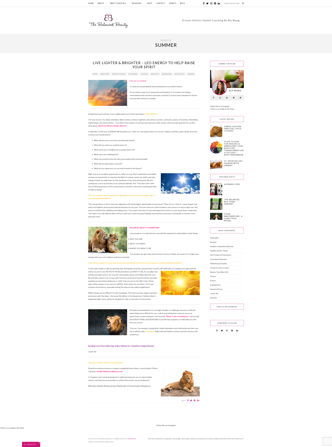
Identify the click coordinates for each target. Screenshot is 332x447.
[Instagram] (220, 97)
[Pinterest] (233, 97)
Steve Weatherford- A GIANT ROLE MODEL (233, 217)
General (213, 298)
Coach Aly (214, 293)
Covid (95, 74)
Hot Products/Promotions (220, 255)
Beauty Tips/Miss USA (219, 272)
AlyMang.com (232, 184)
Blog (182, 3)
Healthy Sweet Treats (219, 251)
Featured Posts (216, 289)
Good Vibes (104, 74)
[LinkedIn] (227, 97)
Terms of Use (132, 439)
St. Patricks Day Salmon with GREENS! (233, 163)
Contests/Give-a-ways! (219, 268)
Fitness (213, 276)
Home (91, 3)
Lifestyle (144, 74)
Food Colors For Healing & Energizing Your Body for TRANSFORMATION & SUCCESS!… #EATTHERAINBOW (234, 148)
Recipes (213, 242)
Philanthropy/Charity (218, 263)
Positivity (155, 74)
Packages (136, 3)
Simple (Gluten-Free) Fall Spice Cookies (233, 128)
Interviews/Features (218, 259)
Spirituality (180, 74)
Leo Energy (133, 74)
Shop (149, 3)
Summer (191, 74)
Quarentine (167, 74)
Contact (160, 3)
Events (172, 3)
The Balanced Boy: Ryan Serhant (232, 201)
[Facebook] (213, 97)
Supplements (215, 285)
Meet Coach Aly (118, 3)
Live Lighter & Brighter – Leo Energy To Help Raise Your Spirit (144, 65)
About (101, 3)
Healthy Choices (119, 74)
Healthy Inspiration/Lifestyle (221, 246)
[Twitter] (240, 97)
